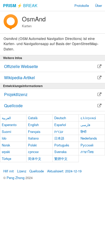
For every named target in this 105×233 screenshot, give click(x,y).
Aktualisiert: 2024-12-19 (64, 171)
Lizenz (21, 171)
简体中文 (34, 158)
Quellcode (36, 171)
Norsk (6, 145)
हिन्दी (83, 131)
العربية (6, 117)
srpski (6, 151)
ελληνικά (88, 117)
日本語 (59, 138)
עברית (58, 131)
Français (34, 131)
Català (32, 117)
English (33, 124)
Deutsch (60, 117)
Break (20, 5)
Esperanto (9, 124)
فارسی (85, 124)
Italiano (33, 138)
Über (98, 5)
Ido (4, 138)
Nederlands (89, 138)
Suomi (6, 131)
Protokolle (81, 5)
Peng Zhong (16, 177)
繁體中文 (61, 158)
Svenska (60, 151)
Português (61, 145)
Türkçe (6, 158)
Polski (32, 145)
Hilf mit (8, 171)
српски (33, 151)
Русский (87, 145)
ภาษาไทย (87, 151)
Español (60, 124)
